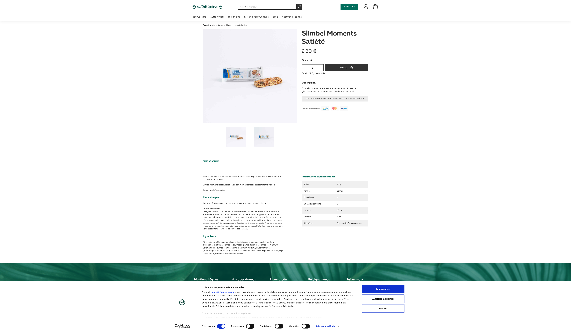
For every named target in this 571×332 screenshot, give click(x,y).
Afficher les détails (325, 326)
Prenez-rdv (349, 7)
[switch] (250, 326)
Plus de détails (211, 161)
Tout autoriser (383, 289)
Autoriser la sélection (383, 298)
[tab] (212, 161)
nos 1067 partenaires (222, 292)
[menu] (247, 17)
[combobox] (269, 7)
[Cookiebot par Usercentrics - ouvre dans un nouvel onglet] (182, 326)
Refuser (383, 308)
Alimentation (217, 25)
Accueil (206, 25)
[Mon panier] (375, 6)
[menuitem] (199, 17)
